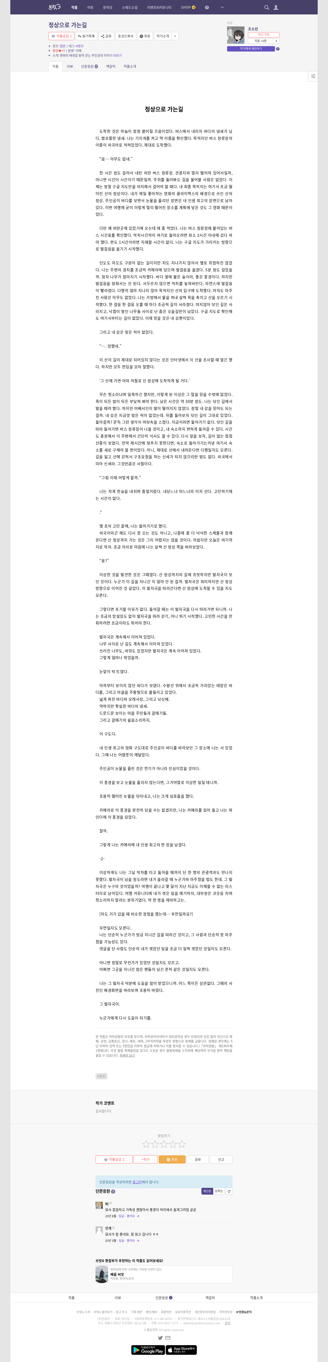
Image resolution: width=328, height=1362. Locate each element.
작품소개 (130, 66)
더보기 (117, 55)
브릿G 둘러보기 (103, 1312)
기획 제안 (136, 1312)
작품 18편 (261, 41)
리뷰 (70, 66)
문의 (227, 1323)
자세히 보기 (127, 1055)
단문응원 (89, 66)
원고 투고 (121, 1312)
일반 (63, 46)
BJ (107, 1203)
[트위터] (160, 1338)
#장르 (80, 46)
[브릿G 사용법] (207, 7)
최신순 (207, 1191)
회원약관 (166, 1312)
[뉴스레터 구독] (167, 1338)
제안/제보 (151, 1312)
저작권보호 (225, 1312)
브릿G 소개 (83, 1312)
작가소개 (163, 36)
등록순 (219, 1191)
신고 (221, 1159)
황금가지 (152, 1330)
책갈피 (110, 66)
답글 (121, 1216)
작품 (55, 66)
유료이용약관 (183, 1312)
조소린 (253, 28)
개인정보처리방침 (205, 1312)
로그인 (137, 1182)
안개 (108, 1228)
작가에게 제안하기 (251, 49)
